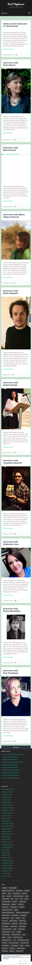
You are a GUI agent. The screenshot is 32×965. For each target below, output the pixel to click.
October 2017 (6, 813)
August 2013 (6, 871)
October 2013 (6, 865)
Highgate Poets (5, 904)
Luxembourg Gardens (7, 910)
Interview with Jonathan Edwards (12, 461)
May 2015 (5, 836)
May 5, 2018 (8, 374)
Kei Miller (14, 904)
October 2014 (6, 847)
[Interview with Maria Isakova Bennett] (16, 240)
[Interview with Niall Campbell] (16, 323)
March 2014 (5, 857)
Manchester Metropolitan (8, 912)
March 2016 (5, 831)
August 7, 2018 (8, 283)
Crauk (26, 896)
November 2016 (6, 823)
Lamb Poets (20, 904)
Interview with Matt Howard (10, 148)
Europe (26, 898)
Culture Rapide (5, 898)
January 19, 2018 (9, 600)
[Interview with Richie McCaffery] (16, 626)
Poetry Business (6, 923)
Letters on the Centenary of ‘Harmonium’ (15, 24)
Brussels (9, 896)
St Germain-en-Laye (17, 937)
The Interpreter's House (23, 940)
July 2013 (5, 873)
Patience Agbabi (13, 920)
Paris (23, 918)
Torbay (21, 945)
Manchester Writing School (22, 912)
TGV (14, 940)
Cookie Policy (6, 958)
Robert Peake (21, 929)
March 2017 (5, 821)
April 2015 (5, 839)
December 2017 (6, 808)
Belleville (24, 893)
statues (9, 937)
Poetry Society (22, 926)
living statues (5, 907)
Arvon (9, 893)
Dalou (16, 898)
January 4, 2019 (8, 139)
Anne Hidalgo (19, 890)
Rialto (15, 929)
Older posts (16, 747)
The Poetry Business (14, 942)
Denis (21, 898)
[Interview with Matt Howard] (16, 168)
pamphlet (18, 918)
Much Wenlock (15, 915)
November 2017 (6, 810)
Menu (6, 13)
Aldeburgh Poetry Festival (8, 890)
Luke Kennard (14, 907)
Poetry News (5, 926)
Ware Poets (5, 951)
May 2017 (5, 818)
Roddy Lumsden (6, 931)
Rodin (13, 931)
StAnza (3, 937)
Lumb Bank (21, 907)
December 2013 (6, 863)
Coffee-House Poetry (18, 896)
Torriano (27, 945)
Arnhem (4, 893)
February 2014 (6, 860)
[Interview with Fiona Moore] (16, 91)
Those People (5, 945)
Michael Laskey (5, 915)
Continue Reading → (8, 49)
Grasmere (14, 901)
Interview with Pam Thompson (10, 671)
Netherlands (23, 915)
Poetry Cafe (14, 923)
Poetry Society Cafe (6, 929)
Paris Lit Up (4, 920)
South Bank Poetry (16, 934)
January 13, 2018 (9, 662)
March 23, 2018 (8, 452)
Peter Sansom (22, 920)
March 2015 (5, 842)
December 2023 (6, 789)
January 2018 (6, 805)
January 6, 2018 (8, 741)
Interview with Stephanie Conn (11, 542)
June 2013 (5, 876)
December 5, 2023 (9, 54)
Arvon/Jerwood (16, 893)
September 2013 (7, 868)
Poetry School (13, 926)
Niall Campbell (5, 918)
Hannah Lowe (22, 901)
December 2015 (6, 834)
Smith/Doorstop (6, 934)
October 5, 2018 (9, 206)
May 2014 (5, 852)
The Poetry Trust (24, 942)
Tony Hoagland (14, 945)
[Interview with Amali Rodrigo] (16, 408)
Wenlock (12, 951)
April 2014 (5, 855)
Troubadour (12, 948)
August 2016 (6, 829)
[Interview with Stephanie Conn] (16, 562)
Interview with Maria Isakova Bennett (14, 215)
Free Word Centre (6, 901)
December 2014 (6, 844)
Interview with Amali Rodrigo (10, 383)
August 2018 (6, 797)
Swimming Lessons (6, 940)
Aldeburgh (4, 887)
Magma (16, 910)
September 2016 (7, 826)
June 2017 (5, 815)
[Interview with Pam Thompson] (16, 696)
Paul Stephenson (16, 4)
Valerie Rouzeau (21, 948)
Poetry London (23, 923)
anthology (27, 890)
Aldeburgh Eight (12, 887)
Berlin (3, 896)
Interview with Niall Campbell (10, 292)
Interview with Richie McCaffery (11, 609)
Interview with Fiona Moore (10, 63)
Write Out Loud (19, 951)
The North (4, 942)
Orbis (12, 918)
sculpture (19, 931)
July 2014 (5, 850)
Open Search (29, 13)
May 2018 (5, 800)
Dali (12, 898)
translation (4, 948)
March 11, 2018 (8, 534)
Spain (24, 934)
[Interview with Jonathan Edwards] (16, 488)
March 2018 (5, 802)
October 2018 (6, 794)
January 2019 (6, 792)
